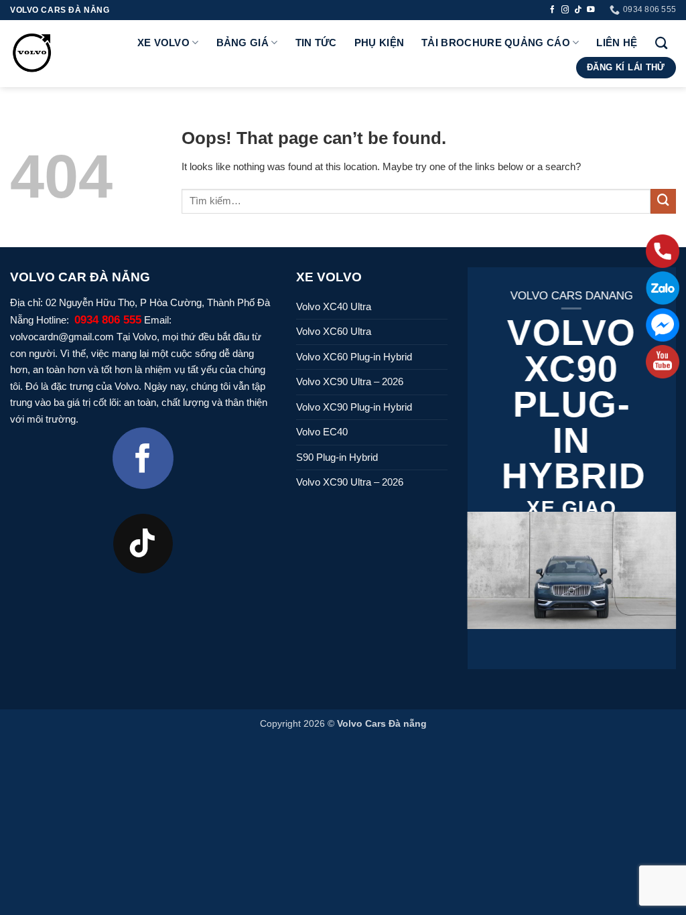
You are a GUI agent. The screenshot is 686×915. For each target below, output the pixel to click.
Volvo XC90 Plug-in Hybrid (354, 407)
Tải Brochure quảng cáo (495, 42)
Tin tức (316, 42)
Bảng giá (242, 42)
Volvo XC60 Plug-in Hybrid (354, 356)
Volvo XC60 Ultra (333, 331)
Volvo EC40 (322, 431)
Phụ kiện (379, 42)
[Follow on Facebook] (553, 10)
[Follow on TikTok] (578, 10)
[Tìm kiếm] (661, 43)
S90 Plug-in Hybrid (337, 457)
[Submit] (663, 201)
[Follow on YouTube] (591, 10)
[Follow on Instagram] (565, 10)
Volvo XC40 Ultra (333, 306)
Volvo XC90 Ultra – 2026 (349, 381)
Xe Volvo (163, 42)
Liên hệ (616, 42)
